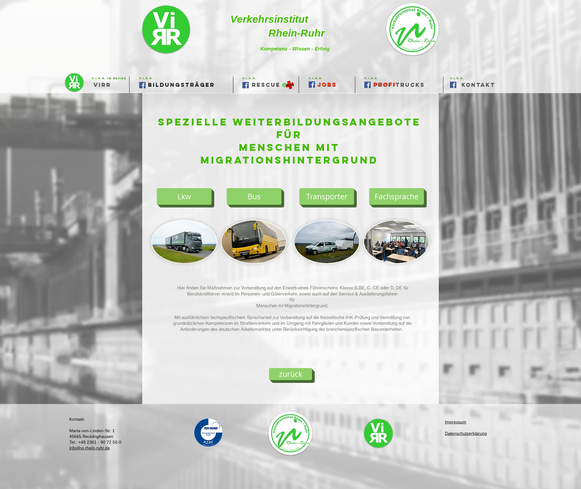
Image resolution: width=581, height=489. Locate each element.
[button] (316, 78)
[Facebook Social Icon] (453, 85)
